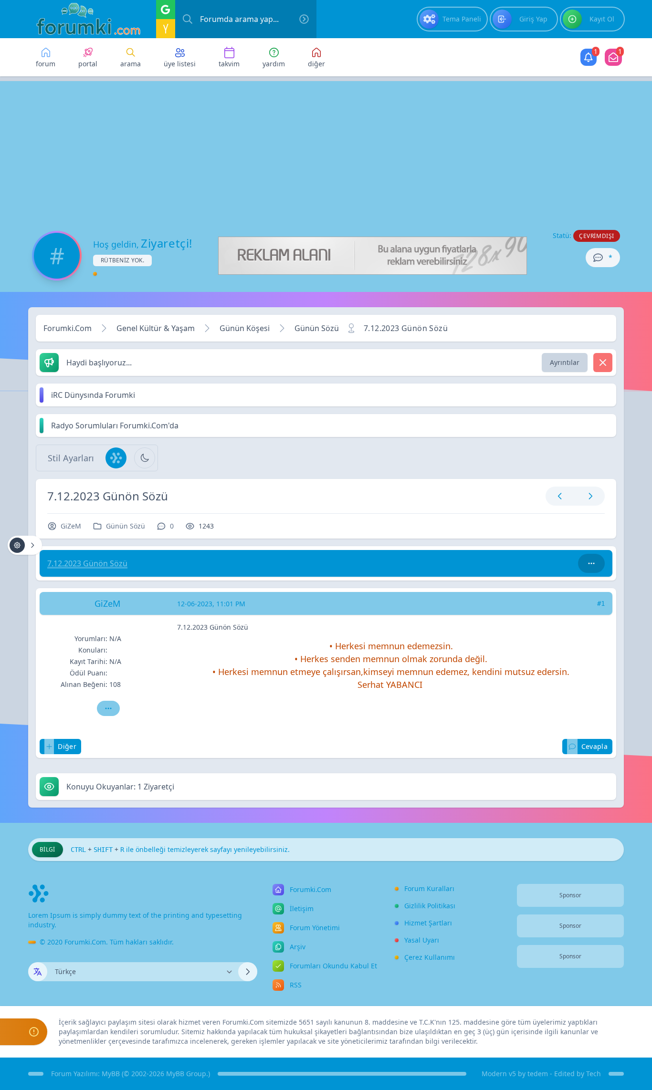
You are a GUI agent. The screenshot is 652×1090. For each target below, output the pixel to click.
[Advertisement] (326, 148)
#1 (601, 603)
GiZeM (71, 525)
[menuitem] (452, 19)
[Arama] (187, 19)
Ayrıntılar (564, 362)
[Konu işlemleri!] (25, 545)
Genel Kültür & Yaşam (155, 328)
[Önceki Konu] (559, 496)
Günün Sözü (316, 328)
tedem (537, 1073)
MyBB (111, 1073)
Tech (593, 1073)
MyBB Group (186, 1073)
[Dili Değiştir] (247, 971)
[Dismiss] (602, 362)
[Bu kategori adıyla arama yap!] (591, 563)
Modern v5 (499, 1073)
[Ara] (304, 19)
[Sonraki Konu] (588, 496)
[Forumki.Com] (84, 19)
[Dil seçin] (37, 971)
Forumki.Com (67, 328)
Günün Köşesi (245, 328)
